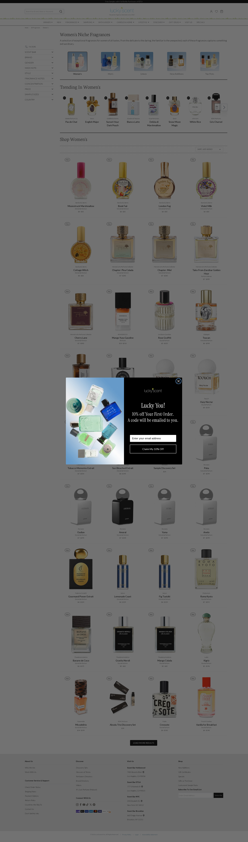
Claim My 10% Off (153, 449)
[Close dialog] (178, 381)
